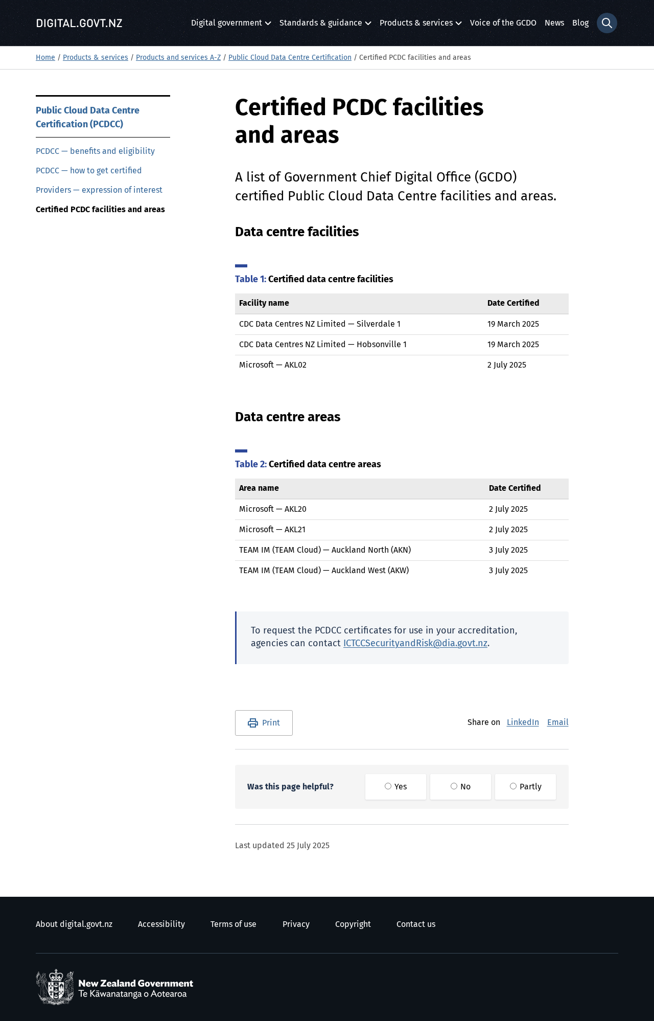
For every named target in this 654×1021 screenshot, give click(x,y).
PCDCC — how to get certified (89, 171)
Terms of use (233, 924)
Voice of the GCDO (503, 23)
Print (271, 723)
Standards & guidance (320, 26)
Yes (399, 787)
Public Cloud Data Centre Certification (290, 57)
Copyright (353, 924)
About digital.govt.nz (74, 924)
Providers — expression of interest (99, 190)
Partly (530, 787)
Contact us (415, 924)
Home (45, 57)
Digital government (226, 26)
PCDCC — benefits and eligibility (95, 151)
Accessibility (161, 924)
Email (558, 722)
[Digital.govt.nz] (79, 23)
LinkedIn (523, 722)
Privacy (296, 924)
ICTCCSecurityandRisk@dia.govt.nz (415, 643)
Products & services (416, 26)
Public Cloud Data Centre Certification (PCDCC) (87, 117)
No (464, 787)
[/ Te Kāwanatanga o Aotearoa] (117, 987)
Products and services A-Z (178, 57)
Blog (580, 23)
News (554, 23)
